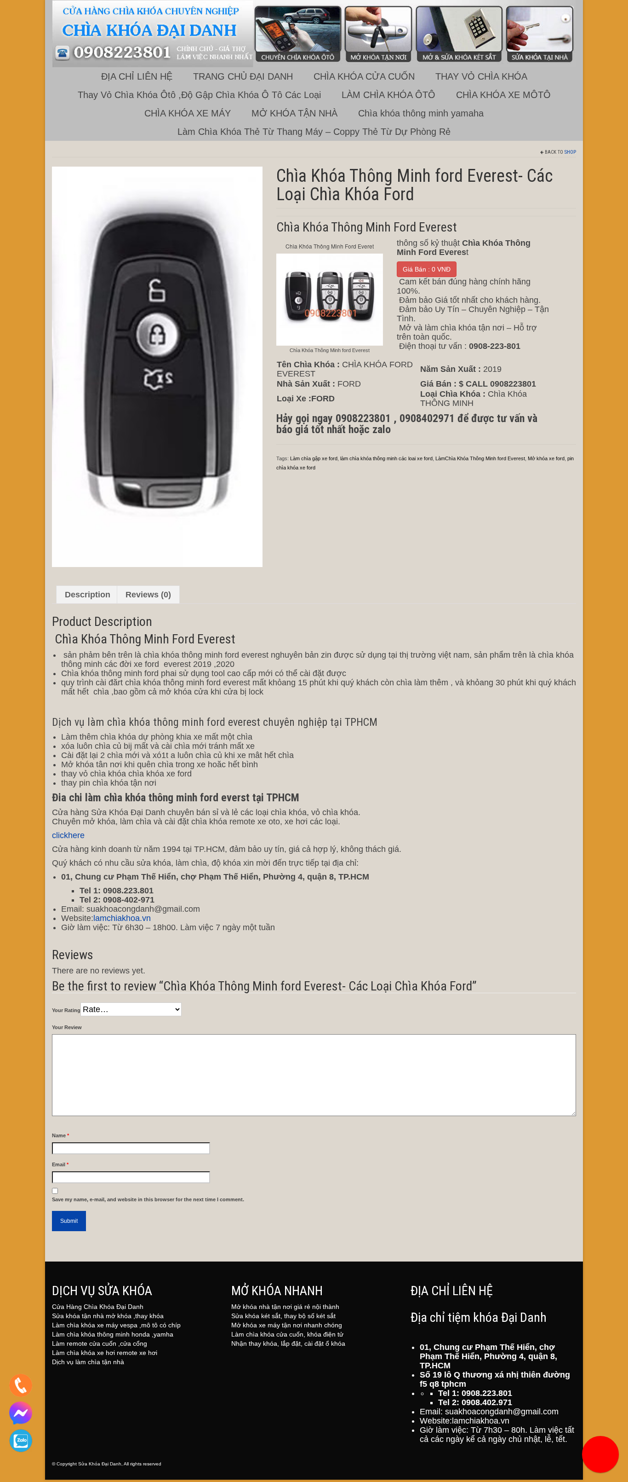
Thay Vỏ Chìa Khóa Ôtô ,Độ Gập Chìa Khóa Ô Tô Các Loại (199, 95)
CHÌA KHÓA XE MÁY (187, 113)
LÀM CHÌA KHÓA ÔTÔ (388, 95)
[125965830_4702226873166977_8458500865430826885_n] (157, 366)
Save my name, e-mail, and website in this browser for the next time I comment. (148, 1199)
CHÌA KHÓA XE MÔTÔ (503, 95)
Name (60, 1135)
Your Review (67, 1027)
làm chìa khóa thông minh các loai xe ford (386, 458)
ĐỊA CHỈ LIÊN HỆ (136, 76)
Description (87, 594)
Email (60, 1164)
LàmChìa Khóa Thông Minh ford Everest (480, 458)
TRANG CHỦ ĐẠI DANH (243, 76)
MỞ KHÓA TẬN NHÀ (294, 113)
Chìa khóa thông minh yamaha (421, 113)
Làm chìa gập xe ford (313, 458)
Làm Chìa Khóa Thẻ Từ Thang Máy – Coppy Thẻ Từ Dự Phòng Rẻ (314, 132)
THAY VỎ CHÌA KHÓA (481, 76)
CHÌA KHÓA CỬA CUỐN (364, 76)
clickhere (68, 835)
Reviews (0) (148, 594)
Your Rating (66, 1010)
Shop (570, 152)
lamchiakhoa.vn (122, 918)
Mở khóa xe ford (546, 458)
